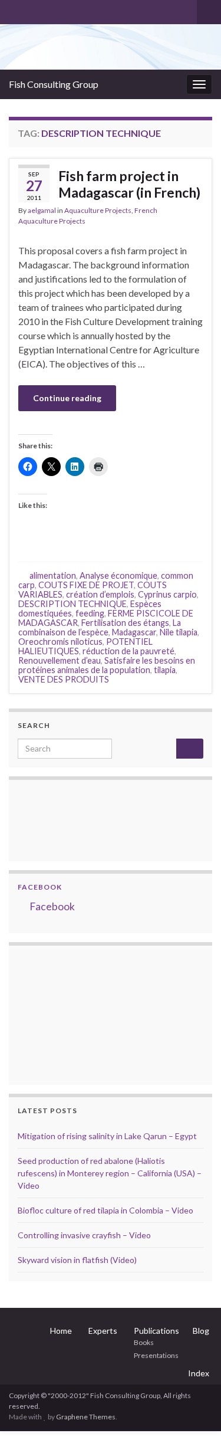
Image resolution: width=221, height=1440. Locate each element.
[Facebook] (33, 9)
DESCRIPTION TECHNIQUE (72, 604)
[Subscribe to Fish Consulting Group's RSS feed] (14, 9)
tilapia (165, 670)
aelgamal (42, 210)
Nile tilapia (178, 632)
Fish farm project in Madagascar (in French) (129, 184)
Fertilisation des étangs (125, 623)
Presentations (156, 1355)
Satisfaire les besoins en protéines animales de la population (106, 665)
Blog (201, 1331)
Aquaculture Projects (97, 210)
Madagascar (134, 632)
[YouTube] (52, 9)
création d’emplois (100, 594)
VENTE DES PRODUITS (63, 679)
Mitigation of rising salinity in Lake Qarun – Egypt (107, 1136)
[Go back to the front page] (110, 47)
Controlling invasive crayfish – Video (84, 1235)
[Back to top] (194, 1413)
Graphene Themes (86, 1416)
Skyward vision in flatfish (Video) (77, 1260)
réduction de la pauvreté (128, 651)
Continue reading (67, 398)
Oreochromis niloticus (60, 642)
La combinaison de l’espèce (99, 627)
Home (61, 1331)
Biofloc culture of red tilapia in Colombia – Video (105, 1210)
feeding (89, 613)
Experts (102, 1331)
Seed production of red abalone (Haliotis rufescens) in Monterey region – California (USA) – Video (110, 1173)
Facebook (40, 887)
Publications (156, 1331)
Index (198, 1373)
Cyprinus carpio (167, 594)
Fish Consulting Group (53, 84)
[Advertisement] (77, 1013)
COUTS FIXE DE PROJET (86, 585)
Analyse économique (118, 575)
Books (144, 1342)
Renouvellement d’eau (59, 660)
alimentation (52, 575)
